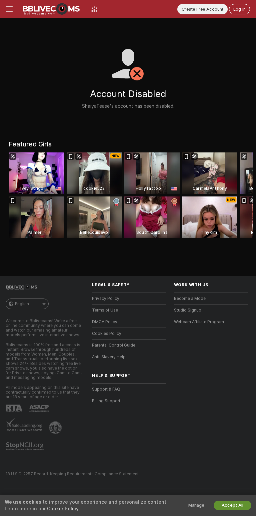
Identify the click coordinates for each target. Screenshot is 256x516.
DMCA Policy (104, 322)
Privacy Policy (105, 298)
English (22, 304)
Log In (239, 9)
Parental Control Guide (113, 345)
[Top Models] (94, 9)
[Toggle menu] (9, 9)
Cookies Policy (106, 333)
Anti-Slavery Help (109, 357)
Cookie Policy (62, 508)
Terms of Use (105, 310)
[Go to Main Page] (52, 9)
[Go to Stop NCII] (25, 446)
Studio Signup (187, 310)
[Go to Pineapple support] (56, 427)
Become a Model (190, 298)
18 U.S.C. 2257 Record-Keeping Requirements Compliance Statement (72, 474)
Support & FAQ (106, 389)
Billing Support (106, 401)
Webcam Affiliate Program (199, 322)
